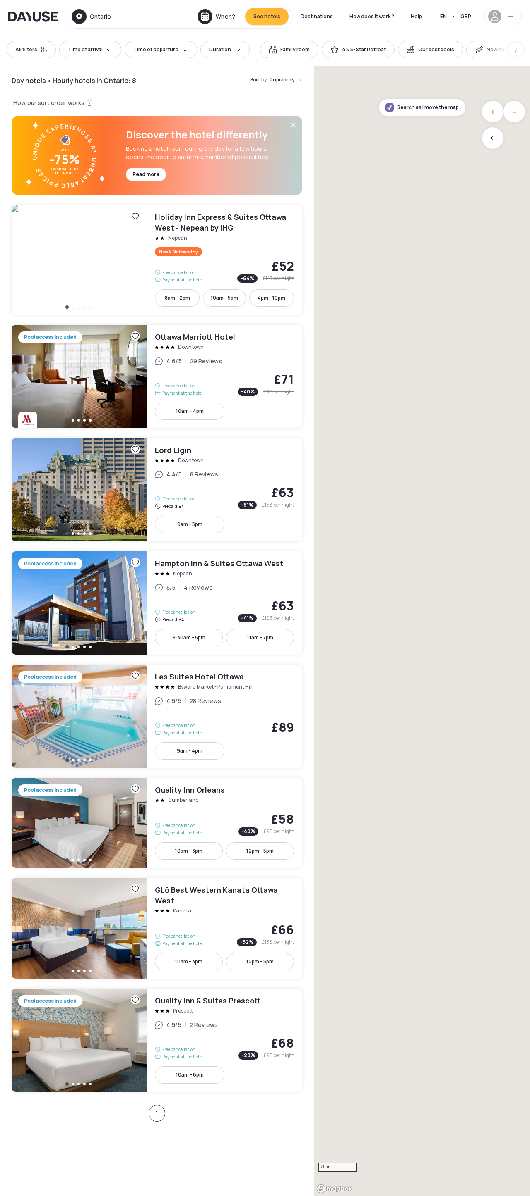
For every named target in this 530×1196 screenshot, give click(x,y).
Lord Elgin (157, 489)
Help (416, 16)
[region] (422, 631)
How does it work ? (371, 16)
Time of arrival (85, 49)
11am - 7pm (260, 637)
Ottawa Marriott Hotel (157, 376)
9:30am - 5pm (188, 637)
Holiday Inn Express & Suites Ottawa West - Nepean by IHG (157, 260)
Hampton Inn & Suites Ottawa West (157, 603)
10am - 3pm (188, 850)
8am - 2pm (177, 297)
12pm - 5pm (260, 850)
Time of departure (155, 49)
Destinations (317, 16)
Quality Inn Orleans (157, 823)
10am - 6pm (190, 1074)
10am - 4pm (190, 411)
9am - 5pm (189, 524)
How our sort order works (48, 103)
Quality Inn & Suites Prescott (157, 1040)
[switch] (289, 49)
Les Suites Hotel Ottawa (157, 716)
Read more (145, 174)
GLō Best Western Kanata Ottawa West (157, 928)
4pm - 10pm (271, 297)
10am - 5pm (224, 297)
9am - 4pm (189, 750)
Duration (220, 49)
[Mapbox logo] (334, 1189)
